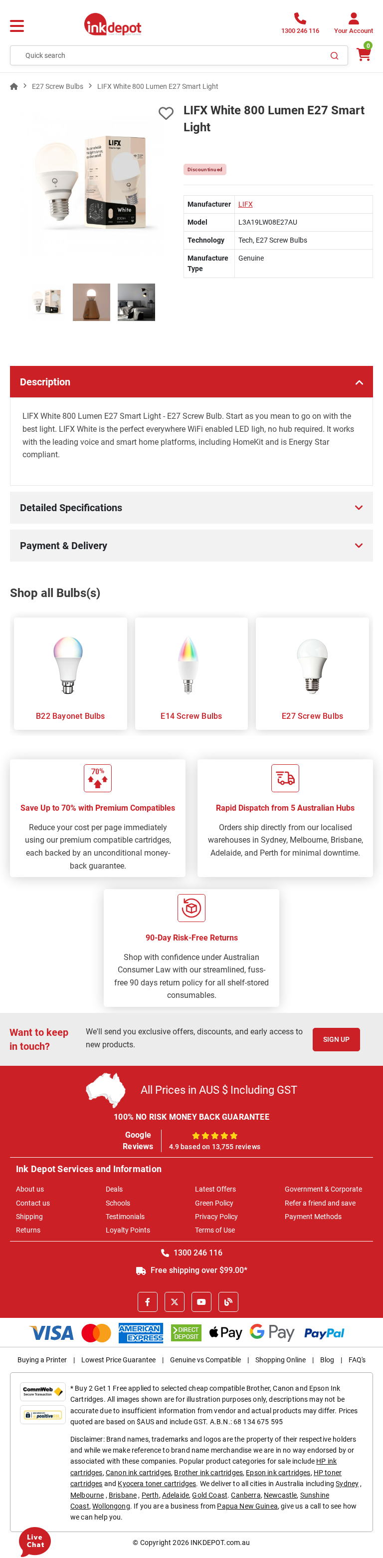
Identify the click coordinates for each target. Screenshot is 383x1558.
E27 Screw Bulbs (312, 716)
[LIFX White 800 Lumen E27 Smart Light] (92, 184)
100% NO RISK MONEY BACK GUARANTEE (191, 1117)
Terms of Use (215, 1230)
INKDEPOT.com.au (220, 1543)
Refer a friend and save (320, 1203)
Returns (28, 1230)
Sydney (347, 1484)
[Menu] (17, 26)
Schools (118, 1203)
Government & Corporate (323, 1189)
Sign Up (336, 1039)
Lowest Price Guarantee (118, 1360)
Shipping (29, 1217)
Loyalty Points (128, 1230)
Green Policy (214, 1203)
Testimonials (125, 1217)
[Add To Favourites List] (92, 113)
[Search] (335, 55)
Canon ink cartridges (138, 1473)
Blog (327, 1360)
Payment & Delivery (63, 546)
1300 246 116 (197, 1252)
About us (30, 1189)
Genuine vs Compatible (205, 1360)
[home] (14, 86)
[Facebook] (147, 1301)
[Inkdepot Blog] (228, 1301)
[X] (174, 1301)
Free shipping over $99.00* (198, 1270)
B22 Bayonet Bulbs (70, 716)
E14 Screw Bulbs (191, 716)
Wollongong (111, 1506)
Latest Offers (215, 1189)
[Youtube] (201, 1301)
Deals (114, 1189)
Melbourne (87, 1495)
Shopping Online (280, 1360)
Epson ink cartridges (278, 1473)
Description (45, 382)
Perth (150, 1495)
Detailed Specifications (71, 508)
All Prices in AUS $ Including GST (219, 1090)
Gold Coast (209, 1495)
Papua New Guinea (247, 1506)
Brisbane (123, 1495)
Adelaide (175, 1495)
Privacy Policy (216, 1217)
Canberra (245, 1495)
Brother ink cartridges (208, 1473)
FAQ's (357, 1360)
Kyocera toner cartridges (157, 1484)
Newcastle (280, 1495)
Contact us (33, 1203)
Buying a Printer (42, 1360)
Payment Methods (313, 1217)
